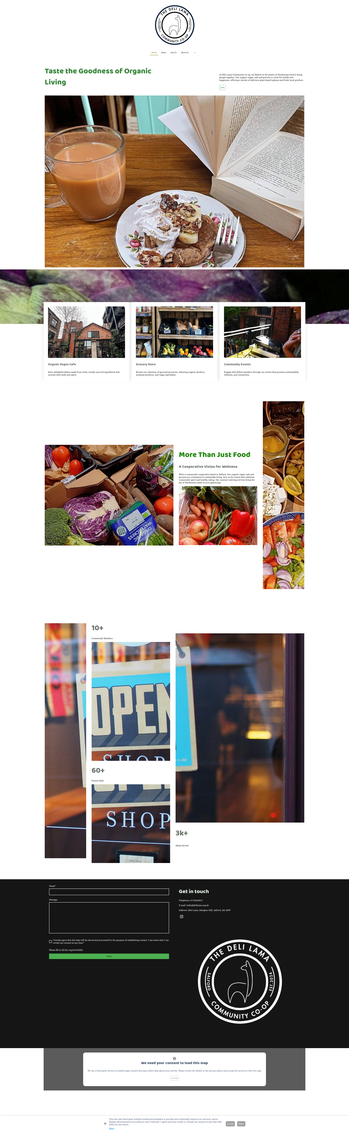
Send (109, 956)
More (111, 1128)
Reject (241, 1123)
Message (53, 899)
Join (222, 87)
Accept (174, 1078)
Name (52, 886)
